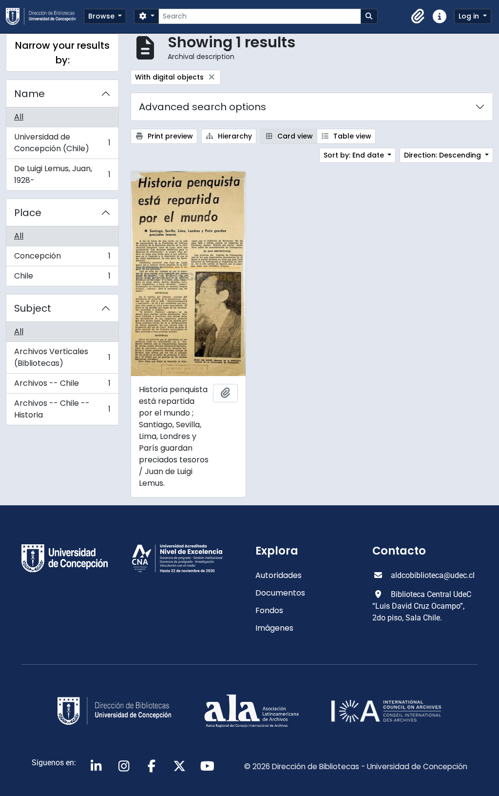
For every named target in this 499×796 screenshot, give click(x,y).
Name (29, 93)
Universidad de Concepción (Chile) (62, 142)
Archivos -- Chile (62, 386)
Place (27, 212)
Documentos (280, 592)
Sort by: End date (355, 155)
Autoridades (278, 575)
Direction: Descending (443, 155)
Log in (470, 16)
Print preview (169, 136)
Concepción (62, 258)
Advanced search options (202, 107)
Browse (102, 16)
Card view (294, 136)
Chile (62, 278)
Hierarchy (234, 136)
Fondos (269, 610)
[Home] (45, 16)
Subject (32, 308)
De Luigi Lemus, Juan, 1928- (62, 174)
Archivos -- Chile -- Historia (62, 409)
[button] (418, 16)
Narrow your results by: (62, 53)
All (18, 116)
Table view (351, 136)
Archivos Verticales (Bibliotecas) (62, 357)
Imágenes (274, 628)
